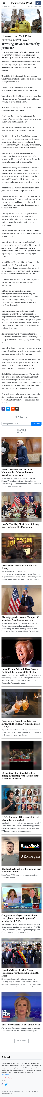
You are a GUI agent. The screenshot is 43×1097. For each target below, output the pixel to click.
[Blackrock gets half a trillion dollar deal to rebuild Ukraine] (22, 851)
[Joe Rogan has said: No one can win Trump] (22, 548)
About (36, 1091)
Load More (21, 1041)
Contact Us (29, 1091)
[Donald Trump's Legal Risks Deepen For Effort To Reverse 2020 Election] (22, 652)
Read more (5, 1074)
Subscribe (36, 424)
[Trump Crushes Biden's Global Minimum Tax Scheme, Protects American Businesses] (22, 452)
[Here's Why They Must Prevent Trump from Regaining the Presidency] (22, 507)
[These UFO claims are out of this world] (22, 1007)
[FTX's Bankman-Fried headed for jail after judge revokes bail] (22, 799)
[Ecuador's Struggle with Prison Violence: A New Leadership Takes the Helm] (22, 953)
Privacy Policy (7, 1093)
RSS (5, 1080)
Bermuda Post (21, 3)
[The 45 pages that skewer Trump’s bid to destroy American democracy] (22, 600)
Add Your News (7, 1078)
